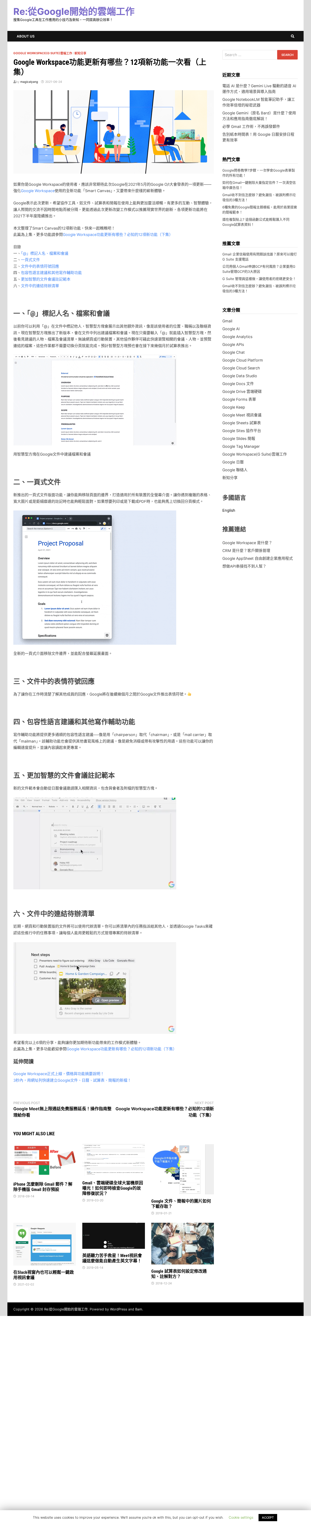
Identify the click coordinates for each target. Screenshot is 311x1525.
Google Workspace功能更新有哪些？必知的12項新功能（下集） (118, 234)
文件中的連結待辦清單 (40, 286)
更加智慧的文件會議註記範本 (45, 279)
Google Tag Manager (241, 446)
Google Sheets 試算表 (241, 423)
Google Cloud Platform (242, 360)
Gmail (227, 321)
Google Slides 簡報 (238, 438)
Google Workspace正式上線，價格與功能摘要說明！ (58, 1074)
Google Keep (233, 407)
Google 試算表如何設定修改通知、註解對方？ (179, 1274)
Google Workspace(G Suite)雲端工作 (42, 53)
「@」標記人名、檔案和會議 (44, 253)
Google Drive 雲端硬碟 (242, 391)
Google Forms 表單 (239, 399)
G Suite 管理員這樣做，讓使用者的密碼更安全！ (259, 279)
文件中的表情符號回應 (40, 266)
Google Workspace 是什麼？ (247, 543)
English (228, 510)
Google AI (231, 329)
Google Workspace (38, 191)
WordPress (118, 1309)
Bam (138, 1309)
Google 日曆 (233, 462)
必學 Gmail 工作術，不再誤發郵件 (251, 126)
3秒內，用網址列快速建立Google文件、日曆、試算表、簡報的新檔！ (72, 1080)
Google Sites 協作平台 (241, 430)
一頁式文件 (30, 260)
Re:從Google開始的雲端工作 (74, 11)
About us (25, 36)
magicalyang (29, 81)
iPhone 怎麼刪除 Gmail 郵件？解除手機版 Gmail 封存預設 (42, 1187)
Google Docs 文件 (238, 383)
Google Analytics (237, 336)
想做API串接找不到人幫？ (244, 566)
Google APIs (233, 344)
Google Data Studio (239, 376)
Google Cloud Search (241, 368)
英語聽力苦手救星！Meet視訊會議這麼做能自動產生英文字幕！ (112, 1258)
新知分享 (80, 53)
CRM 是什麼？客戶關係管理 (246, 550)
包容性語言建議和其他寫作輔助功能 (51, 272)
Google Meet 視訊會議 (241, 415)
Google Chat (233, 352)
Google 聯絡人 (235, 470)
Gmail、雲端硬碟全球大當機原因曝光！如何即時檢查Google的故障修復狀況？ (112, 1188)
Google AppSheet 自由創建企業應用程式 (257, 558)
